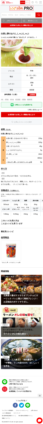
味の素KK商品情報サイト (8, 415)
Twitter (21, 405)
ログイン (28, 2)
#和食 (7, 99)
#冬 (2, 99)
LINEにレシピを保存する (23, 105)
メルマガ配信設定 (6, 413)
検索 (39, 14)
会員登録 (23, 2)
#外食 (12, 99)
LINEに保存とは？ (34, 110)
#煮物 (24, 99)
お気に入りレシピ (12, 20)
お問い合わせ (33, 2)
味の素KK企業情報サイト (25, 415)
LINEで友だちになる (16, 384)
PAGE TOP (40, 395)
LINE (27, 405)
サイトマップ (17, 413)
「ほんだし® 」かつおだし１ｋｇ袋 (19, 162)
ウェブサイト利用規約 (7, 410)
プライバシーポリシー (21, 410)
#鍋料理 (29, 99)
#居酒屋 (17, 99)
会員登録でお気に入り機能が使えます (21, 25)
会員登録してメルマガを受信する (20, 391)
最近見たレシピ (33, 20)
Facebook (15, 405)
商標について (5, 418)
